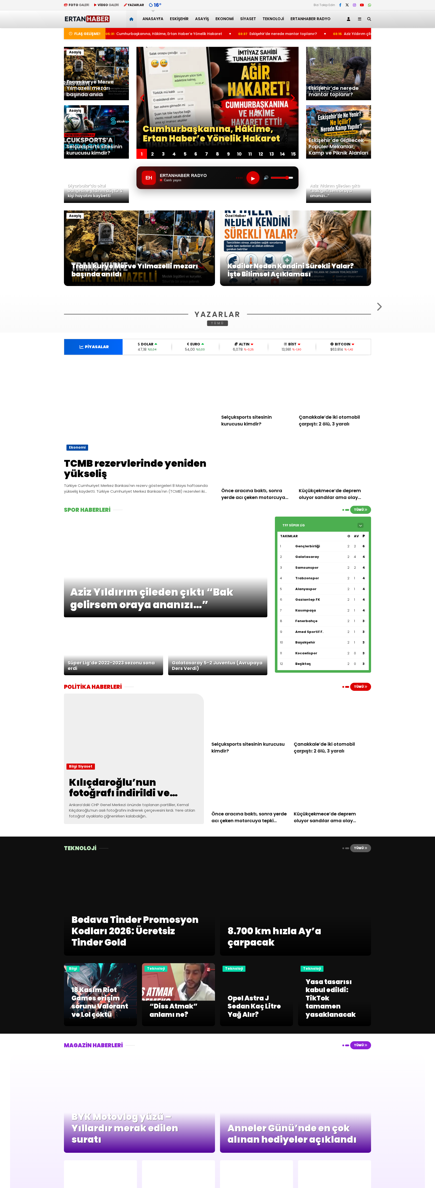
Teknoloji (273, 18)
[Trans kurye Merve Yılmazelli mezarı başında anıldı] (139, 284)
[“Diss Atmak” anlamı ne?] (178, 1086)
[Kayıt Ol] (349, 19)
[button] (132, 19)
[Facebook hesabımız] (340, 5)
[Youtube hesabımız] (362, 5)
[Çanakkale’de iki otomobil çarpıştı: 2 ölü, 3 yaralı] (335, 447)
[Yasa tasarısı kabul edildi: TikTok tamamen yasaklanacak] (334, 1086)
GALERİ (79, 5)
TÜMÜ (217, 384)
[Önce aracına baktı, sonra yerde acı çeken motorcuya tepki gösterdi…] (257, 521)
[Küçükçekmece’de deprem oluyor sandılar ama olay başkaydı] (335, 521)
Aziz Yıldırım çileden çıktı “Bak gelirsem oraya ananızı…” (333, 33)
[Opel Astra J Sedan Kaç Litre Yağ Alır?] (256, 1086)
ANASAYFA (152, 18)
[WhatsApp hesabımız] (369, 5)
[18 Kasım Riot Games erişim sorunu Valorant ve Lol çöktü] (100, 1086)
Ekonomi (224, 18)
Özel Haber (235, 215)
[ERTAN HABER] (87, 20)
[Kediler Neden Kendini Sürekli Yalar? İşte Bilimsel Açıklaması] (295, 284)
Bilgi (73, 827)
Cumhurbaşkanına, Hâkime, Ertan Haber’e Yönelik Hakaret (108, 33)
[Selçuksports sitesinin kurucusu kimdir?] (257, 447)
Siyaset (248, 18)
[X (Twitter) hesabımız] (347, 5)
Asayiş (202, 18)
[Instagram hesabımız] (354, 5)
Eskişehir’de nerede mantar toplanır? (221, 33)
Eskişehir (179, 18)
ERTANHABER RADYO (311, 18)
